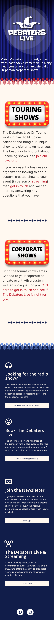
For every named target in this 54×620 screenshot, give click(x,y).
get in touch (19, 186)
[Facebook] (20, 612)
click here (23, 397)
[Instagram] (30, 612)
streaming (39, 181)
